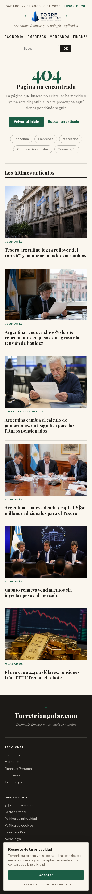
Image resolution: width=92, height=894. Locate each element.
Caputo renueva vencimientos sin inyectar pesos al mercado (38, 592)
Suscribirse (75, 6)
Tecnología (66, 149)
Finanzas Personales (33, 149)
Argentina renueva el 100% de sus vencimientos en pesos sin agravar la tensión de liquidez (42, 337)
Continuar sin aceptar (57, 884)
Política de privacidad (21, 818)
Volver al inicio (26, 121)
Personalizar (29, 884)
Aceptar (46, 875)
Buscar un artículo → (65, 121)
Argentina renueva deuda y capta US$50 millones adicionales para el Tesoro (45, 510)
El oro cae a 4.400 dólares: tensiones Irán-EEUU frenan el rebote (42, 675)
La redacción (15, 832)
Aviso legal (13, 839)
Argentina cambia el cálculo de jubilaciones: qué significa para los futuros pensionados (40, 425)
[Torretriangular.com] (46, 16)
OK (65, 48)
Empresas (36, 37)
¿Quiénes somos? (19, 805)
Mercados (59, 37)
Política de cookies (19, 825)
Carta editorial (15, 812)
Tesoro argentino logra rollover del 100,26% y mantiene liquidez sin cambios (45, 252)
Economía (14, 37)
